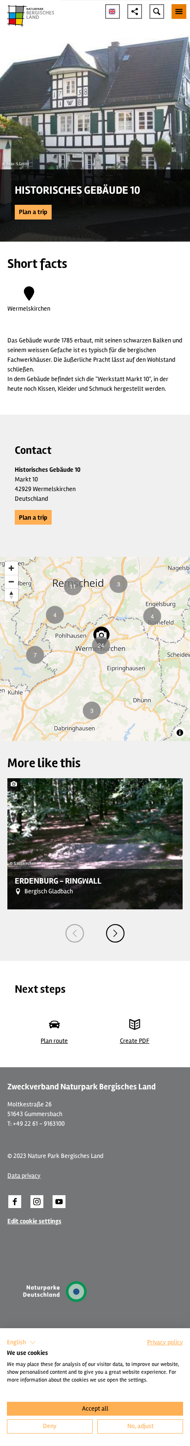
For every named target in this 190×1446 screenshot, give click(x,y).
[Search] (156, 11)
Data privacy (24, 1176)
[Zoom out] (11, 581)
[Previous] (74, 933)
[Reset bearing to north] (11, 595)
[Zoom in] (11, 568)
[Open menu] (179, 11)
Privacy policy (165, 1342)
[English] (112, 11)
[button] (33, 212)
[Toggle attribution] (179, 732)
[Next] (115, 933)
